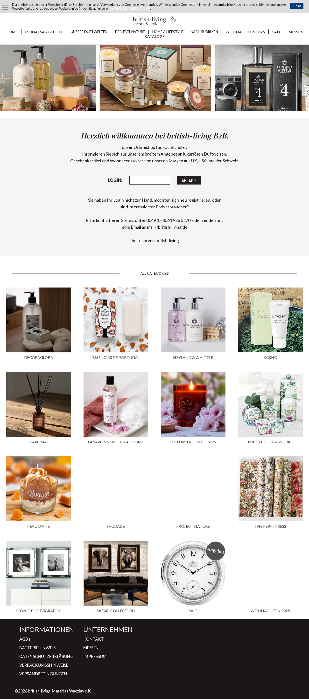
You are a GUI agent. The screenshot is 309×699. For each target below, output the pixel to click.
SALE (276, 31)
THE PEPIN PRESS (270, 526)
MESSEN (295, 31)
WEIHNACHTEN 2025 (270, 610)
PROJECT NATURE (193, 526)
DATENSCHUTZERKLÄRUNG (130, 8)
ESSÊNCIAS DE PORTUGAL (116, 357)
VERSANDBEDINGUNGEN (43, 673)
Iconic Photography (38, 610)
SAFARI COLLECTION (116, 610)
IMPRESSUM (94, 656)
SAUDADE (116, 526)
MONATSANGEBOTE (44, 31)
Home (12, 31)
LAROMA (38, 441)
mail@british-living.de (167, 227)
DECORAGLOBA (38, 357)
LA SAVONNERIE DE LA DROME (116, 441)
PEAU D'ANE (38, 526)
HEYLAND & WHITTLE (193, 357)
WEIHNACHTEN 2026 (245, 31)
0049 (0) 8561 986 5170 (168, 220)
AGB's (25, 639)
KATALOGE (155, 36)
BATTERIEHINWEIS (37, 647)
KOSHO (270, 357)
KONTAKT (93, 639)
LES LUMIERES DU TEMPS (193, 441)
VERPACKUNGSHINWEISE (43, 665)
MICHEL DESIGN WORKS (270, 441)
